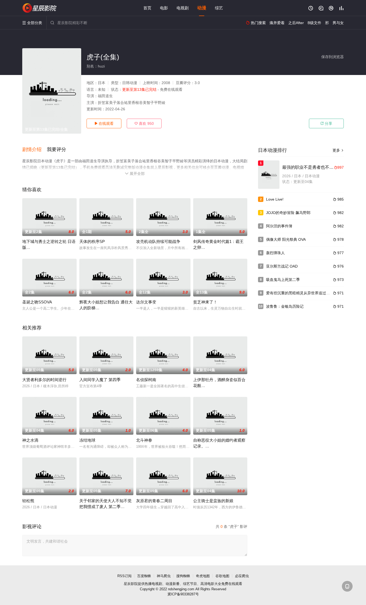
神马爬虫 (164, 576)
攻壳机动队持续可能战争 (158, 241)
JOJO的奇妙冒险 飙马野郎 (288, 213)
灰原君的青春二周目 (154, 500)
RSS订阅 (124, 576)
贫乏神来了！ (205, 302)
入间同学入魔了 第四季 (100, 379)
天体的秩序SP (92, 241)
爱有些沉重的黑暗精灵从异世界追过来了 (300, 293)
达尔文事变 (146, 302)
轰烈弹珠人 (275, 253)
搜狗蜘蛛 (183, 576)
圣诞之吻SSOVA (37, 302)
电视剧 (183, 8)
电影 (164, 8)
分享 (326, 123)
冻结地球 (87, 440)
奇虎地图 (203, 576)
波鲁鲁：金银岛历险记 (285, 306)
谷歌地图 (222, 576)
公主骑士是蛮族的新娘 (213, 500)
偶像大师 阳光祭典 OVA (286, 239)
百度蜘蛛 (144, 576)
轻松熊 (28, 500)
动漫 (201, 7)
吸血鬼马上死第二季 (283, 279)
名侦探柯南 (146, 379)
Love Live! (274, 199)
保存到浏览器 (332, 57)
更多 (338, 150)
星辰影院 (131, 584)
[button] (34, 149)
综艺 (219, 8)
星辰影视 (39, 8)
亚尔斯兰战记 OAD (282, 266)
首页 (147, 8)
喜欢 (144, 123)
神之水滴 (30, 440)
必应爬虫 (242, 576)
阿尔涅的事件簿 (279, 226)
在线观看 (104, 123)
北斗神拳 (144, 440)
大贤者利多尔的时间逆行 (44, 379)
